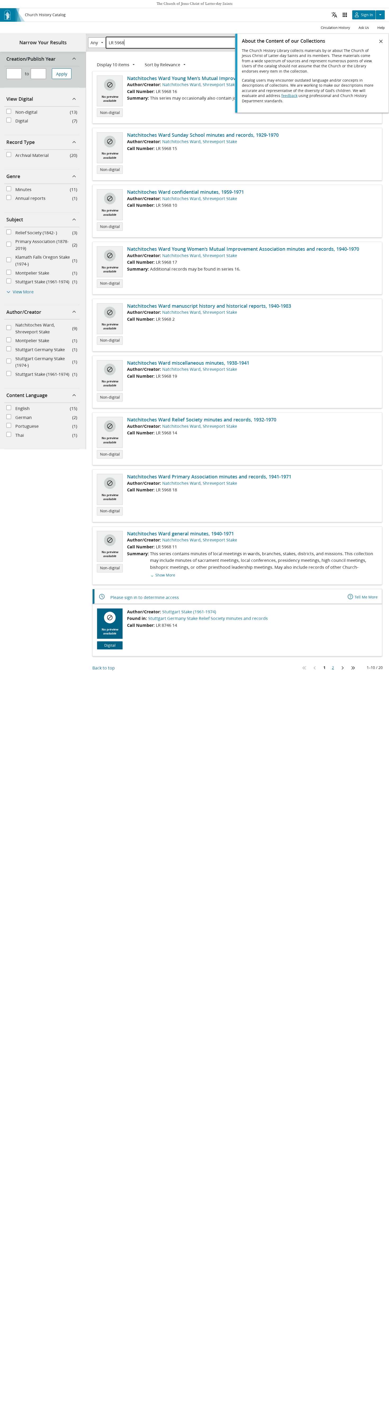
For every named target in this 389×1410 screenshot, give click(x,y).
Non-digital (110, 112)
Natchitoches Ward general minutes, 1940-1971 (180, 533)
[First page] (304, 668)
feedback (289, 95)
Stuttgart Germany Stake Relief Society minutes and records (208, 618)
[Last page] (353, 668)
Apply (61, 74)
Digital (110, 645)
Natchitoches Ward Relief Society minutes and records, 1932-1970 (201, 419)
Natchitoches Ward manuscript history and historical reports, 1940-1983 (209, 305)
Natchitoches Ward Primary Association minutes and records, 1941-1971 (209, 476)
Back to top (103, 668)
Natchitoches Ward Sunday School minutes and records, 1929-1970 (203, 134)
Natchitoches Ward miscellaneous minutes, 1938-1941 (188, 362)
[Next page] (342, 668)
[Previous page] (315, 668)
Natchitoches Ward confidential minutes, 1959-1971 (185, 191)
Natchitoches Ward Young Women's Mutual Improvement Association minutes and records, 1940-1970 (243, 248)
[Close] (381, 41)
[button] (162, 575)
